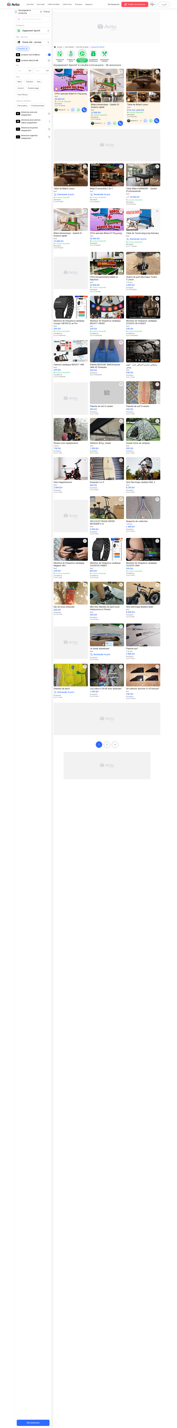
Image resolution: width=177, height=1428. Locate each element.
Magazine (88, 4)
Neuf (20, 82)
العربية (164, 4)
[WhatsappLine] (78, 109)
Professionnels (37, 106)
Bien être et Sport (82, 47)
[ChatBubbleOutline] (72, 109)
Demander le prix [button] (65, 194)
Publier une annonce (136, 4)
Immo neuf (41, 4)
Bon (39, 82)
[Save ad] (85, 72)
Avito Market (69, 47)
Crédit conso (67, 4)
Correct (21, 88)
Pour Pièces (23, 95)
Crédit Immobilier (54, 4)
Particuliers (22, 106)
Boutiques (78, 4)
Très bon (29, 82)
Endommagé (33, 88)
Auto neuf (30, 4)
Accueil (59, 47)
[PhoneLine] (84, 109)
